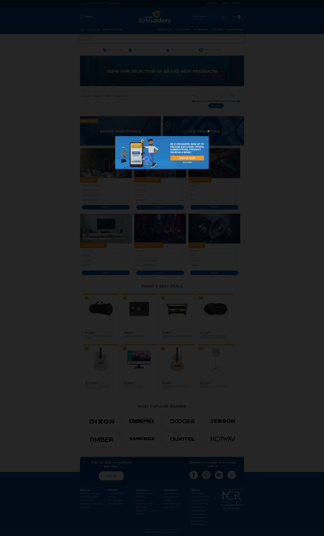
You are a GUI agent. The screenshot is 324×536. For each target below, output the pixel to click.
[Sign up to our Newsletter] (162, 152)
